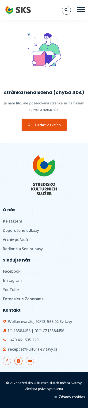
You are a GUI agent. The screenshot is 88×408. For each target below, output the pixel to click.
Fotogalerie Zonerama (23, 298)
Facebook (11, 271)
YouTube (11, 289)
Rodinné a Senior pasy (23, 248)
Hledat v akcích (47, 125)
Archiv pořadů (15, 239)
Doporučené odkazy (21, 230)
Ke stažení (12, 221)
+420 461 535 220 (23, 340)
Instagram (12, 280)
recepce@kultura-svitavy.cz (32, 349)
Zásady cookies (72, 396)
